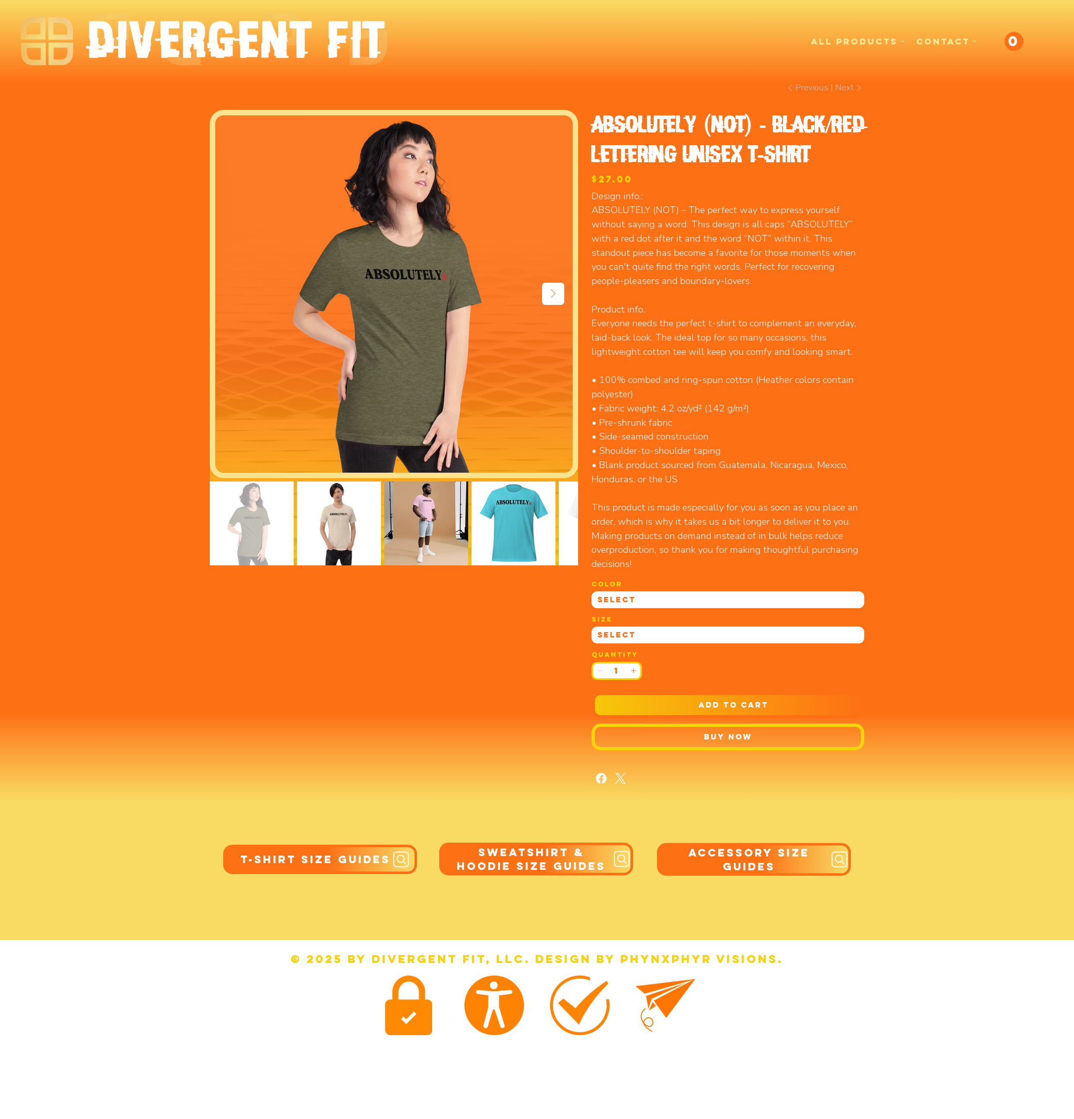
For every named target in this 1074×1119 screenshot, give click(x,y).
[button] (1014, 41)
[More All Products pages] (902, 41)
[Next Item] (553, 294)
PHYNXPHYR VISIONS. (701, 959)
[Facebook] (601, 778)
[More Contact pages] (974, 41)
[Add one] (633, 671)
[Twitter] (620, 778)
